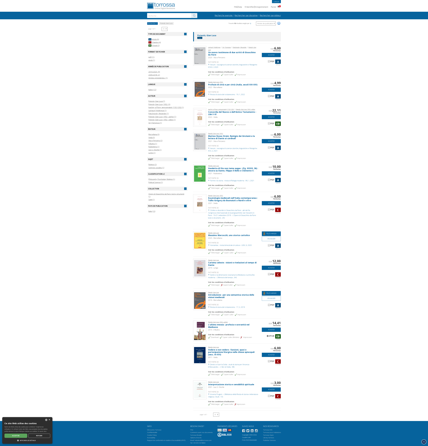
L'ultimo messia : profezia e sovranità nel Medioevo (228, 325)
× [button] (49, 420)
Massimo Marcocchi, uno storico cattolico (229, 235)
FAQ (191, 430)
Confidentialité (152, 432)
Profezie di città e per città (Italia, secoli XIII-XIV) (232, 84)
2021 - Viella (212, 203)
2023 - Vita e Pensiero (216, 57)
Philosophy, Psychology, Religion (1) (161, 179)
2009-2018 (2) (154, 75)
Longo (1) (151, 153)
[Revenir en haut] (423, 441)
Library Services (268, 438)
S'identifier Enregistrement (256, 7)
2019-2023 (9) (154, 72)
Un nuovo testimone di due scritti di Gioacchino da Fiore (232, 53)
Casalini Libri (246, 437)
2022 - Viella (212, 117)
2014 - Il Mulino (214, 330)
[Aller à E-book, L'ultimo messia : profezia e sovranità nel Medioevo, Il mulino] (200, 331)
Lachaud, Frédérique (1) (157, 110)
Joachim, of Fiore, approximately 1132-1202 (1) (166, 107)
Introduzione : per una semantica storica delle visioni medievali (231, 296)
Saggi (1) (151, 199)
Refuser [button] (39, 436)
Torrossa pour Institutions (272, 432)
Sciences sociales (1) (156, 167)
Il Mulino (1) (152, 143)
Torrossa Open (268, 435)
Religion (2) (152, 164)
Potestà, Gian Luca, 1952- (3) (159, 104)
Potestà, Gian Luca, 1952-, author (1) (162, 116)
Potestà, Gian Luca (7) (156, 101)
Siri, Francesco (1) (155, 123)
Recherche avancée (224, 15)
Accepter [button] (15, 436)
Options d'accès (195, 438)
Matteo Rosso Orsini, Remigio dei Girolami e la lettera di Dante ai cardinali (231, 137)
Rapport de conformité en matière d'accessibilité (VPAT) (166, 440)
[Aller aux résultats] (194, 15)
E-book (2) (154, 45)
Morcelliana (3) (153, 134)
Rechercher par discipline (246, 15)
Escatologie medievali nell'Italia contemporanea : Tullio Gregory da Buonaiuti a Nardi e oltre (233, 199)
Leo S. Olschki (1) (155, 150)
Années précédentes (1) (158, 78)
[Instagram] (256, 431)
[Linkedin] (252, 431)
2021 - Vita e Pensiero (216, 141)
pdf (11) (151, 57)
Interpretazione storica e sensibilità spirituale (231, 384)
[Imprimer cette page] (279, 23)
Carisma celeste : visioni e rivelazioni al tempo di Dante (232, 263)
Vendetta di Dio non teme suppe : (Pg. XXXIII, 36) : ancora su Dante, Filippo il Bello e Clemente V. (233, 169)
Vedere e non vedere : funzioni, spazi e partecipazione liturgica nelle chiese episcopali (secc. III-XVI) (231, 352)
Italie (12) (151, 211)
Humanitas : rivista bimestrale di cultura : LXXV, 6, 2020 (231, 245)
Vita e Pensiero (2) (155, 140)
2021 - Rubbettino (215, 173)
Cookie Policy (152, 435)
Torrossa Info (267, 430)
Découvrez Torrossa (154, 430)
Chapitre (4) (155, 42)
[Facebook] (244, 431)
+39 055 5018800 (199, 443)
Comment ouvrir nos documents (201, 432)
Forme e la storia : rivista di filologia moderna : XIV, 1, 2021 (232, 180)
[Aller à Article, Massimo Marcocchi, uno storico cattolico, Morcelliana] (200, 240)
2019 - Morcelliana (215, 300)
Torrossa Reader (196, 435)
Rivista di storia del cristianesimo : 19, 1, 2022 (227, 94)
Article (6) (154, 39)
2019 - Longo (213, 268)
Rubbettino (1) (153, 147)
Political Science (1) (155, 182)
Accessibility (151, 438)
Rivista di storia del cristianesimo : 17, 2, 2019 (227, 307)
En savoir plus (42, 431)
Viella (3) (151, 137)
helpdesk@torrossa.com (203, 440)
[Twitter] (248, 431)
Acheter (271, 55)
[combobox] (172, 15)
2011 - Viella (212, 357)
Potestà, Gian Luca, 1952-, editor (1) (162, 120)
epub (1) (151, 60)
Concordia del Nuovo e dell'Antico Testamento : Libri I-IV (232, 113)
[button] (250, 23)
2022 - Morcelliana (215, 87)
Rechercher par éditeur (270, 15)
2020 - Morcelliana (215, 238)
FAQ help (238, 7)
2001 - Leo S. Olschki (216, 387)
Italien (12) (152, 89)
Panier (275, 6)
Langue (276, 2)
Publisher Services (269, 440)
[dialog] (27, 430)
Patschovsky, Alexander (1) (158, 113)
